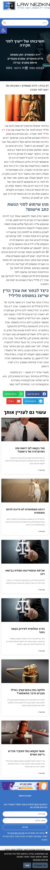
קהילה (16, 63)
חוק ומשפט (16, 55)
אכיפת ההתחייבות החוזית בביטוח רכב (25, 572)
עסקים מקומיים (16, 59)
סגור (27, 865)
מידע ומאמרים (35, 59)
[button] (3, 30)
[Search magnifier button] (4, 23)
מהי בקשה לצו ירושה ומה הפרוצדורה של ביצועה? (30, 450)
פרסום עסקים (29, 63)
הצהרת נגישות (25, 795)
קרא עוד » (41, 470)
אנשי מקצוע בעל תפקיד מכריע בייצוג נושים (26, 753)
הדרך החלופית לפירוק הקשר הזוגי (28, 630)
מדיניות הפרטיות (17, 833)
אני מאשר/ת (40, 865)
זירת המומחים (33, 55)
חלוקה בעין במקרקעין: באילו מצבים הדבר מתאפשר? (28, 691)
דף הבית (44, 86)
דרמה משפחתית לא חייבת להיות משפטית (25, 511)
